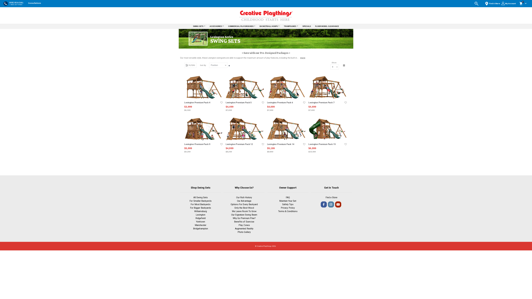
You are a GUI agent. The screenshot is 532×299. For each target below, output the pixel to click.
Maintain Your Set (287, 201)
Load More (266, 166)
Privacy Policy (288, 208)
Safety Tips (288, 204)
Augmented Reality (244, 228)
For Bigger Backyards (200, 208)
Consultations (34, 3)
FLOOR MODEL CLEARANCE (331, 26)
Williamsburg (200, 211)
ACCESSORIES (213, 26)
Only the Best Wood (244, 208)
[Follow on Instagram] (331, 204)
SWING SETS (194, 26)
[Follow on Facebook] (324, 204)
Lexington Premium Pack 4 (197, 102)
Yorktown (200, 221)
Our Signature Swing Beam (244, 214)
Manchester (200, 225)
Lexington (200, 214)
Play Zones (244, 225)
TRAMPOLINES (292, 26)
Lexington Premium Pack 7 (321, 102)
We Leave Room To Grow (244, 211)
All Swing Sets (200, 197)
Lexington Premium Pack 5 (239, 102)
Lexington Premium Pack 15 (322, 144)
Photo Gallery (244, 232)
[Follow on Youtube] (338, 204)
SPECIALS (310, 26)
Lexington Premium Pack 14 (280, 144)
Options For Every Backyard (244, 204)
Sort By (203, 65)
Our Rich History (244, 197)
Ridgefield (200, 218)
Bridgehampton (200, 228)
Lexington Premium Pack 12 (239, 144)
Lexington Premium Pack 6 (280, 102)
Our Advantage (244, 201)
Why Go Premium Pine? (244, 218)
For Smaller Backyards (200, 201)
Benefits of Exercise (244, 221)
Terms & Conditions (287, 211)
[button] (221, 102)
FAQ (288, 197)
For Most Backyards (200, 204)
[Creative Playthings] (266, 15)
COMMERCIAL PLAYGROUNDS (240, 26)
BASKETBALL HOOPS (269, 26)
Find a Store (331, 197)
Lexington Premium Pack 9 (197, 144)
